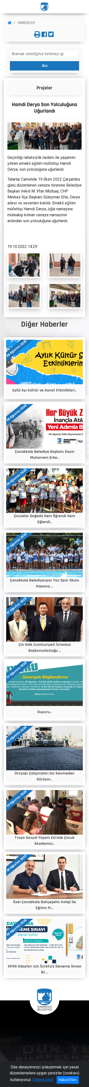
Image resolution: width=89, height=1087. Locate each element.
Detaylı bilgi (43, 1079)
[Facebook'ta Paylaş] (44, 34)
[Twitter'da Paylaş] (51, 34)
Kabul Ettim (68, 1080)
